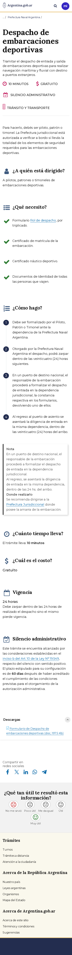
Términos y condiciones (18, 926)
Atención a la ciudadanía (19, 862)
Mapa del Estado (14, 900)
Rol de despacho (43, 220)
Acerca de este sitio (15, 920)
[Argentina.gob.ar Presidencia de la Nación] (17, 5)
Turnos (8, 849)
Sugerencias (11, 932)
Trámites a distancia (16, 855)
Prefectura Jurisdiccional (25, 504)
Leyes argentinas (14, 888)
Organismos (11, 894)
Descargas (11, 720)
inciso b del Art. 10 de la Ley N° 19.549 (31, 659)
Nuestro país (11, 882)
